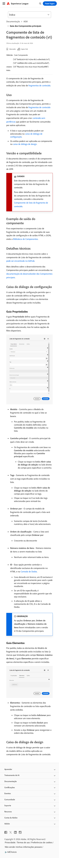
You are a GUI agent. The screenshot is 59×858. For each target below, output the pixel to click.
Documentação (13, 21)
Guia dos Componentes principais (25, 26)
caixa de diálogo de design (25, 144)
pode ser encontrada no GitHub (20, 261)
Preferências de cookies (41, 842)
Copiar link (24, 49)
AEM (25, 21)
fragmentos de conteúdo (39, 85)
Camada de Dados (29, 571)
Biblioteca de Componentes (25, 239)
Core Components (21, 55)
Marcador (12, 49)
